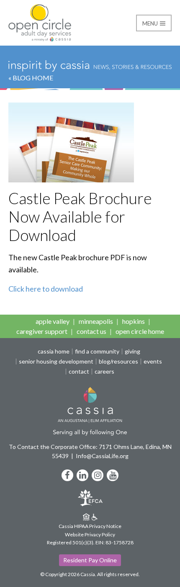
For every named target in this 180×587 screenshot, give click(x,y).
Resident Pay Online (90, 560)
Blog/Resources (118, 361)
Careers (104, 371)
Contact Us (91, 331)
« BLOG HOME (30, 78)
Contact (79, 371)
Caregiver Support (41, 331)
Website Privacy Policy (90, 534)
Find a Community (97, 351)
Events (153, 361)
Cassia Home (53, 351)
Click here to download (45, 288)
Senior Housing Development (56, 361)
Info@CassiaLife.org (102, 455)
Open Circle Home (140, 331)
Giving (132, 351)
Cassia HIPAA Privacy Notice (90, 526)
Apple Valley (52, 321)
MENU (150, 23)
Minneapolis (96, 321)
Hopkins (133, 321)
